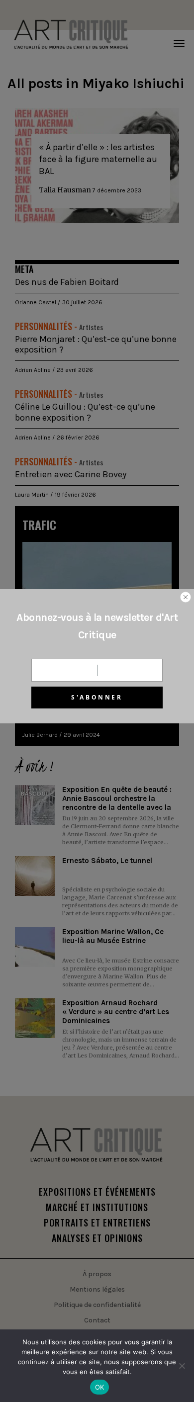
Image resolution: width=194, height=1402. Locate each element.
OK (99, 1387)
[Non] (182, 1366)
